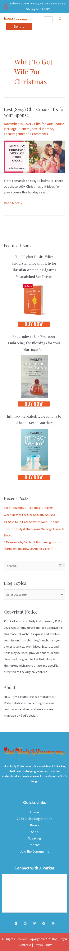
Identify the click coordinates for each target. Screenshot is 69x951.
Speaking (34, 838)
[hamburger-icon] (48, 19)
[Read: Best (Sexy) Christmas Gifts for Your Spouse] (34, 156)
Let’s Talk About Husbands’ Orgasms (28, 508)
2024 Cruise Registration (34, 818)
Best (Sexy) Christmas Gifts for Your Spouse (34, 112)
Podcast (35, 845)
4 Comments (39, 134)
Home (34, 812)
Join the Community (34, 851)
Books (34, 825)
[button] (60, 19)
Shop (34, 831)
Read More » (13, 202)
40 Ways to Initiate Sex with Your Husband (31, 522)
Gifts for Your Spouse (49, 124)
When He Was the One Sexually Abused (29, 515)
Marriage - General (17, 129)
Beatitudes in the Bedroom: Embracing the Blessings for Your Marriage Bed (34, 343)
